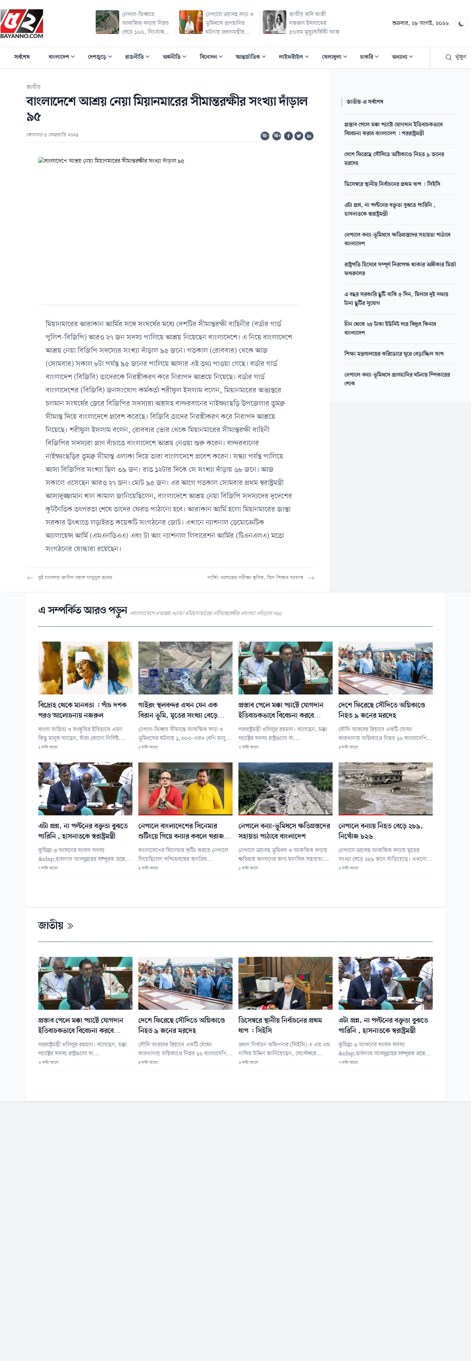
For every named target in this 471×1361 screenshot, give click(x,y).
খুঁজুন (461, 57)
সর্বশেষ (22, 57)
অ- (265, 136)
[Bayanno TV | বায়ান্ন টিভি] (21, 23)
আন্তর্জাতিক (253, 57)
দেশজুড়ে (102, 57)
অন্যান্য (405, 57)
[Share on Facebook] (288, 136)
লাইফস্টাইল (296, 57)
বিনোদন (213, 57)
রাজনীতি (139, 57)
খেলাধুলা (337, 57)
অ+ (277, 136)
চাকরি (371, 57)
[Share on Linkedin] (309, 136)
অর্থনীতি (177, 57)
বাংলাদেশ (64, 57)
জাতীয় (33, 87)
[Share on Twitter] (298, 136)
